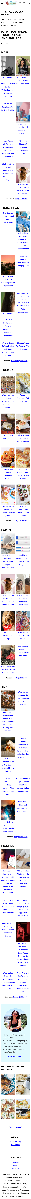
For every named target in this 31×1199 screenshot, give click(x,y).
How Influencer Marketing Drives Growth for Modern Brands (8, 930)
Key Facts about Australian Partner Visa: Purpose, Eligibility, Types (8, 561)
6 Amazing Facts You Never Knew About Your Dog (8, 669)
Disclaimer (15, 1145)
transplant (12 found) (19, 361)
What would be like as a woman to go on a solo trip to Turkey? (8, 401)
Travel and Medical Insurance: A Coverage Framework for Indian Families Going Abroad (23, 748)
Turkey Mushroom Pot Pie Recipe (23, 398)
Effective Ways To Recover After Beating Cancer (23, 346)
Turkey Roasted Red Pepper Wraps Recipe (23, 438)
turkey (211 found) (20, 521)
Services (15, 1165)
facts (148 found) (21, 678)
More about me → (15, 1056)
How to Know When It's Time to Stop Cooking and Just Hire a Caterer (8, 765)
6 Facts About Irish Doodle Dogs (8, 635)
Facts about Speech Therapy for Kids (23, 635)
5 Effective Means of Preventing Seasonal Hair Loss (23, 147)
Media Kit (15, 1168)
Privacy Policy (15, 1141)
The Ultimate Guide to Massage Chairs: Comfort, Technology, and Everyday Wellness (8, 87)
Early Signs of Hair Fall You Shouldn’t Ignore (23, 81)
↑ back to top (15, 1128)
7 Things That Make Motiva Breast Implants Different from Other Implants (8, 906)
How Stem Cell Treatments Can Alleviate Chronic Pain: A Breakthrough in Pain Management (23, 302)
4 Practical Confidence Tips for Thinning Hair (8, 107)
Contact (15, 1162)
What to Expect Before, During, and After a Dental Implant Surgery (8, 349)
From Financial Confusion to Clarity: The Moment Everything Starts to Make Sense (23, 982)
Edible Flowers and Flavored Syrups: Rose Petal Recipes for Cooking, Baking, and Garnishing (8, 721)
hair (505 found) (21, 199)
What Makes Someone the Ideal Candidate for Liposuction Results (23, 698)
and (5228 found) (20, 837)
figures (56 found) (20, 997)
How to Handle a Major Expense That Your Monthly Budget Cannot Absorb (23, 785)
